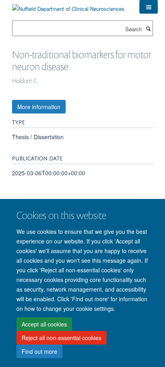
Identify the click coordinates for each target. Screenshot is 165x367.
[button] (148, 7)
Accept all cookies (44, 324)
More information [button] (38, 107)
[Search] (148, 28)
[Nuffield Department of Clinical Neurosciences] (68, 6)
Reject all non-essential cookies (61, 338)
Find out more (39, 351)
